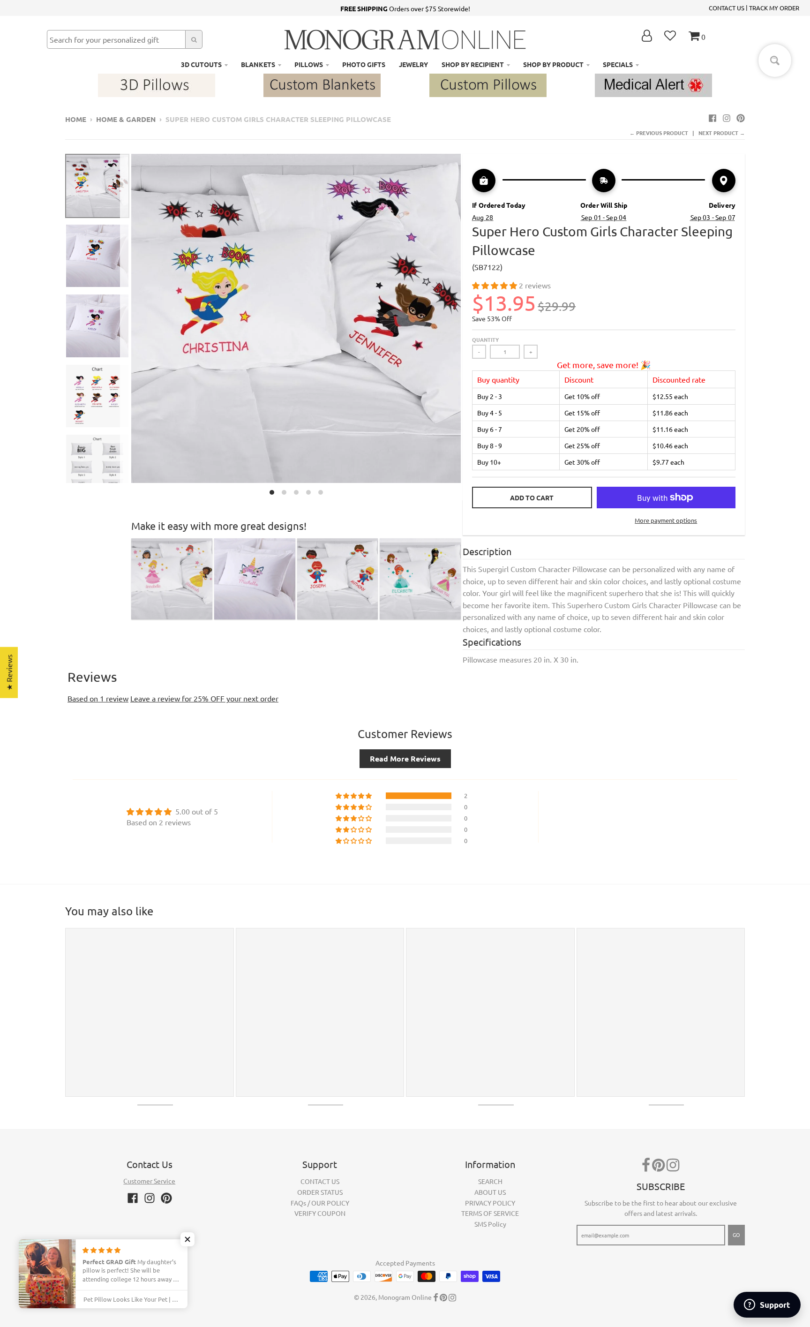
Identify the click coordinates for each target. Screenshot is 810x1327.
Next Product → (721, 132)
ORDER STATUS (320, 1192)
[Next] (466, 327)
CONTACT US (726, 8)
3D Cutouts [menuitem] (201, 64)
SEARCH (490, 1181)
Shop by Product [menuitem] (553, 64)
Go (736, 1234)
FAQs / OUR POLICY (320, 1203)
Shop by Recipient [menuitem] (473, 64)
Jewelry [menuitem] (413, 64)
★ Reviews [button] (9, 673)
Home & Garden (126, 119)
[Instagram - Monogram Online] (726, 117)
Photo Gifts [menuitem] (363, 64)
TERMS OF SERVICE (490, 1213)
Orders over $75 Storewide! (405, 8)
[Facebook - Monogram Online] (712, 117)
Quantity (485, 339)
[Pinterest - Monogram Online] (740, 117)
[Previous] (125, 327)
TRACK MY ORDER (774, 8)
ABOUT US (490, 1192)
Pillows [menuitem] (308, 64)
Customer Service (149, 1180)
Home (75, 119)
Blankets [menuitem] (258, 64)
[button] (495, 285)
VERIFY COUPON (319, 1213)
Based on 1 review (98, 698)
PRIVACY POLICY (490, 1203)
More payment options (666, 520)
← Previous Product (659, 132)
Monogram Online (405, 1297)
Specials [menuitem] (618, 64)
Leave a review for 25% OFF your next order (204, 698)
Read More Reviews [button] (405, 758)
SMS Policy (490, 1224)
